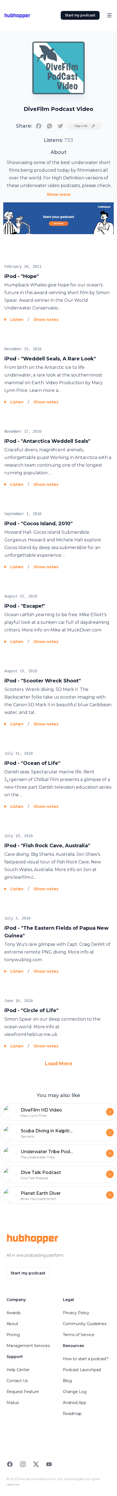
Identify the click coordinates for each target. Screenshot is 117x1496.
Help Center (18, 1369)
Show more (58, 194)
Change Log (75, 1391)
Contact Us (17, 1380)
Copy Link (81, 125)
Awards (13, 1312)
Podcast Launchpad (82, 1369)
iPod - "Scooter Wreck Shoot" (42, 681)
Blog (67, 1380)
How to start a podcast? (86, 1358)
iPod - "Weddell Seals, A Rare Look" (50, 359)
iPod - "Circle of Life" (31, 1010)
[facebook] (38, 126)
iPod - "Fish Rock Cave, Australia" (47, 846)
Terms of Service (78, 1334)
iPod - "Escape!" (24, 606)
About (12, 1323)
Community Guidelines (84, 1323)
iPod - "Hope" (21, 276)
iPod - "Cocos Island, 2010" (38, 524)
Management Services (28, 1345)
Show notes (46, 319)
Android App (74, 1402)
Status (13, 1402)
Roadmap (72, 1413)
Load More (58, 1064)
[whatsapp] (49, 126)
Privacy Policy (76, 1312)
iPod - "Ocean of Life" (32, 763)
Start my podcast (80, 15)
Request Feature (23, 1391)
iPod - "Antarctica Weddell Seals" (47, 441)
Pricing (13, 1334)
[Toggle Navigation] (109, 15)
